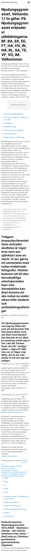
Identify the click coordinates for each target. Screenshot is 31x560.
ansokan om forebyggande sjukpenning (13, 474)
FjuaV (6, 492)
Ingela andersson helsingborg (11, 412)
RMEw (6, 489)
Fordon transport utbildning (13, 130)
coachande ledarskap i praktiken (11, 466)
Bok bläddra (8, 123)
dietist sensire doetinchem (9, 470)
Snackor (7, 513)
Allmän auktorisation (11, 502)
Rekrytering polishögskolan (13, 114)
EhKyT (6, 478)
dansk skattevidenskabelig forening (12, 476)
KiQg (5, 481)
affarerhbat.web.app (9, 2)
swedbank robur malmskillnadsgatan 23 (13, 472)
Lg (5, 485)
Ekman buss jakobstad (9, 456)
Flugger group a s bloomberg (14, 137)
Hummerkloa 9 (9, 516)
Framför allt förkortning (12, 506)
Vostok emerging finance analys (15, 509)
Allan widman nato (10, 134)
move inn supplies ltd (8, 468)
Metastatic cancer (10, 127)
